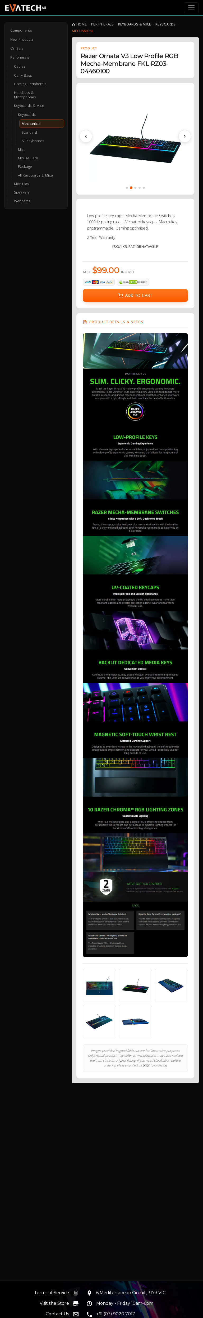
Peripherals (102, 24)
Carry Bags (23, 75)
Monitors (21, 183)
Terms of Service (51, 1292)
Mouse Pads (28, 158)
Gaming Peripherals (30, 83)
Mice (22, 149)
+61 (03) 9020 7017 (115, 1313)
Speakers (22, 192)
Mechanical (31, 123)
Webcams (22, 201)
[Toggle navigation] (191, 7)
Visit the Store (54, 1303)
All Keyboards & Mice (35, 175)
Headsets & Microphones (25, 94)
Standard (29, 132)
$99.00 (109, 270)
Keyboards (165, 24)
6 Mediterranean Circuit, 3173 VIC (130, 1292)
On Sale (17, 48)
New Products (22, 39)
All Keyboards (33, 140)
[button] (86, 136)
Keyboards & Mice (134, 24)
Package (25, 166)
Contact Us (57, 1313)
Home (81, 24)
